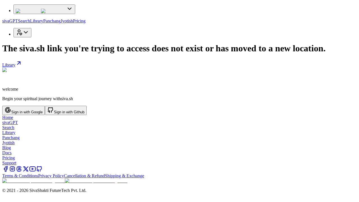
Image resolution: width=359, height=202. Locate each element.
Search (24, 21)
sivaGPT (10, 21)
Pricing (79, 21)
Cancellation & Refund (84, 175)
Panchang (52, 21)
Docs (6, 152)
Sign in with (27, 112)
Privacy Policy (51, 175)
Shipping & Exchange (124, 175)
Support (9, 162)
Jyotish (67, 21)
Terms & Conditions (20, 175)
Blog (6, 147)
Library (36, 21)
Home (7, 117)
